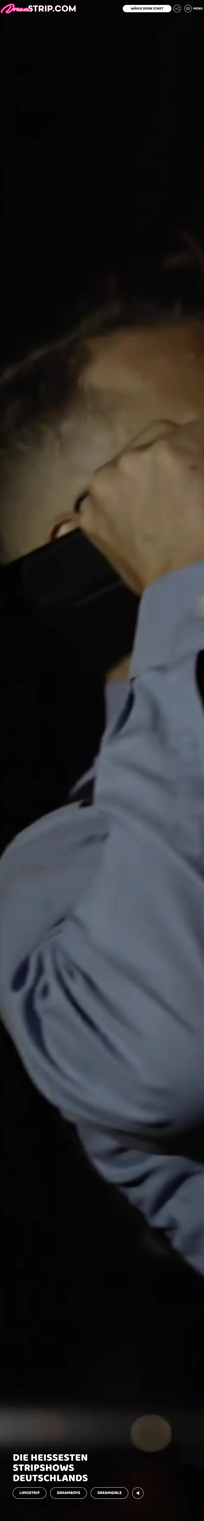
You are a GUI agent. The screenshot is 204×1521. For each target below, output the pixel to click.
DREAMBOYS (68, 1493)
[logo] (38, 8)
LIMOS (29, 1493)
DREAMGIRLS (109, 1493)
